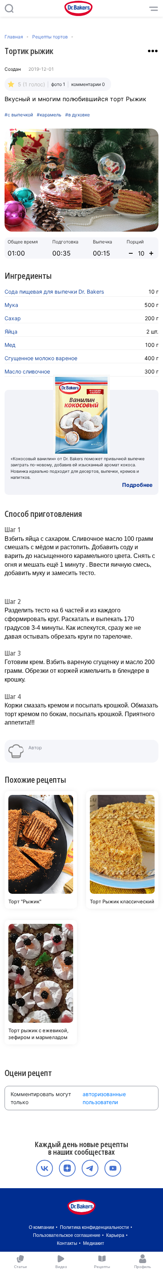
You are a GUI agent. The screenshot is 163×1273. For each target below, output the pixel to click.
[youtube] (112, 1168)
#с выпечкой (19, 115)
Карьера (115, 1235)
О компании (41, 1227)
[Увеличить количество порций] (151, 253)
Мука (11, 305)
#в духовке (77, 115)
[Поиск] (9, 8)
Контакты (67, 1243)
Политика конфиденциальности (94, 1227)
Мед (10, 345)
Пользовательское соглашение (66, 1235)
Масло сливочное (27, 371)
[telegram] (90, 1168)
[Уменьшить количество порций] (131, 253)
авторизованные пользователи (104, 1098)
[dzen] (67, 1168)
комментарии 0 (88, 84)
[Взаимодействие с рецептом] (152, 50)
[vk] (44, 1168)
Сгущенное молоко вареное (41, 358)
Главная (14, 37)
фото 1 (58, 84)
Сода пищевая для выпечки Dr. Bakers (54, 291)
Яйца (11, 331)
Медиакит (93, 1243)
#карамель (49, 115)
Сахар (13, 318)
